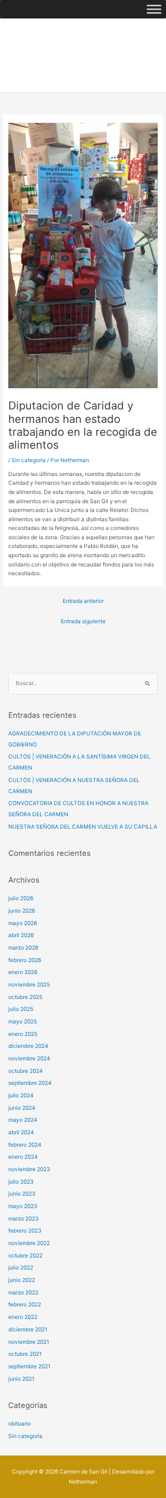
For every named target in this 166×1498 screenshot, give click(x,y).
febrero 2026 (24, 960)
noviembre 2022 (29, 1243)
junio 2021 (21, 1379)
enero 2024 (23, 1157)
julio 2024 (21, 1095)
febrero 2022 (24, 1304)
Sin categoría (29, 460)
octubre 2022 (25, 1255)
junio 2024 (22, 1108)
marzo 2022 (23, 1292)
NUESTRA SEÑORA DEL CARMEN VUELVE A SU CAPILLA (82, 827)
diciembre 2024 (28, 1046)
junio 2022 (21, 1280)
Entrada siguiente (83, 621)
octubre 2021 (25, 1354)
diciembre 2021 (27, 1329)
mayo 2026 (22, 923)
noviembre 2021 (28, 1342)
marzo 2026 (23, 948)
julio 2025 (20, 1009)
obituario (19, 1423)
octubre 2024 (25, 1071)
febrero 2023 (25, 1230)
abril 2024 (21, 1132)
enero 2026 (22, 972)
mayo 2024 (22, 1120)
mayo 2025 (22, 1021)
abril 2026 (21, 935)
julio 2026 (20, 898)
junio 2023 (22, 1194)
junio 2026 (21, 911)
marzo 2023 (23, 1218)
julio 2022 (20, 1267)
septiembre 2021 (29, 1366)
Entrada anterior (83, 601)
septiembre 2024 (30, 1083)
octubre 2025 (25, 997)
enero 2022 (22, 1317)
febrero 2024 (25, 1145)
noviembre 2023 (29, 1169)
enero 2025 (22, 1034)
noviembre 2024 (29, 1058)
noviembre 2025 (29, 984)
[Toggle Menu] (154, 9)
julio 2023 (21, 1182)
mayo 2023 (22, 1206)
